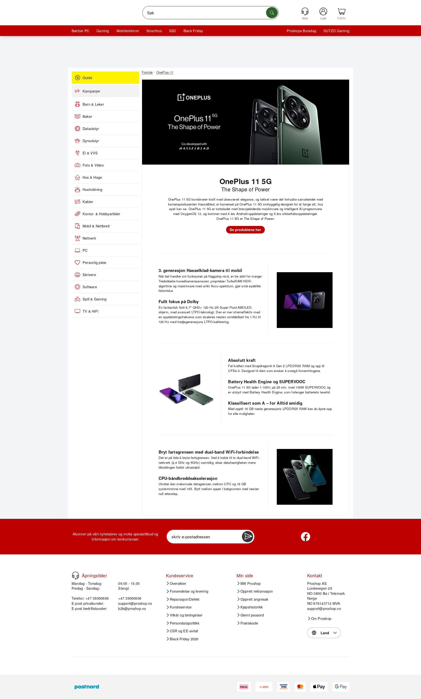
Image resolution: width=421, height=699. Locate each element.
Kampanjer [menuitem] (91, 91)
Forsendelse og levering (189, 591)
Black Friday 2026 (184, 638)
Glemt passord (252, 615)
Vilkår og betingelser (186, 615)
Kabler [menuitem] (88, 201)
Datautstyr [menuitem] (91, 128)
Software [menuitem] (90, 286)
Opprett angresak (254, 599)
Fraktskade (249, 623)
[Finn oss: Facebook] (305, 536)
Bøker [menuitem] (87, 116)
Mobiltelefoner (127, 30)
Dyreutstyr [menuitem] (91, 140)
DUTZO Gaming (336, 30)
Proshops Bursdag (301, 30)
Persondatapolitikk (184, 623)
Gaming (102, 30)
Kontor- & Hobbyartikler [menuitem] (101, 213)
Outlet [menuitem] (87, 77)
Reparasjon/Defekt (185, 599)
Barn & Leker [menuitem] (93, 104)
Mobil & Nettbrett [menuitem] (96, 226)
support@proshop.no (135, 603)
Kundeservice (181, 607)
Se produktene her (245, 229)
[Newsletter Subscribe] (247, 536)
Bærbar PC (80, 30)
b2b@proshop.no (132, 608)
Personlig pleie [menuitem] (94, 262)
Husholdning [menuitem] (93, 189)
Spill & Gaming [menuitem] (94, 299)
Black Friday (193, 30)
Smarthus (154, 30)
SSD (172, 30)
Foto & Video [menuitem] (93, 165)
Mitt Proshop (250, 583)
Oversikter (178, 583)
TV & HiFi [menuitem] (90, 311)
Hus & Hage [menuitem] (92, 177)
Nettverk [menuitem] (89, 238)
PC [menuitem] (85, 250)
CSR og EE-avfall (184, 630)
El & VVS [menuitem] (90, 152)
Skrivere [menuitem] (89, 274)
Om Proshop (321, 618)
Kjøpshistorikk (251, 607)
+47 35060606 (129, 598)
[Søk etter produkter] (272, 12)
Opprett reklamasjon (256, 591)
